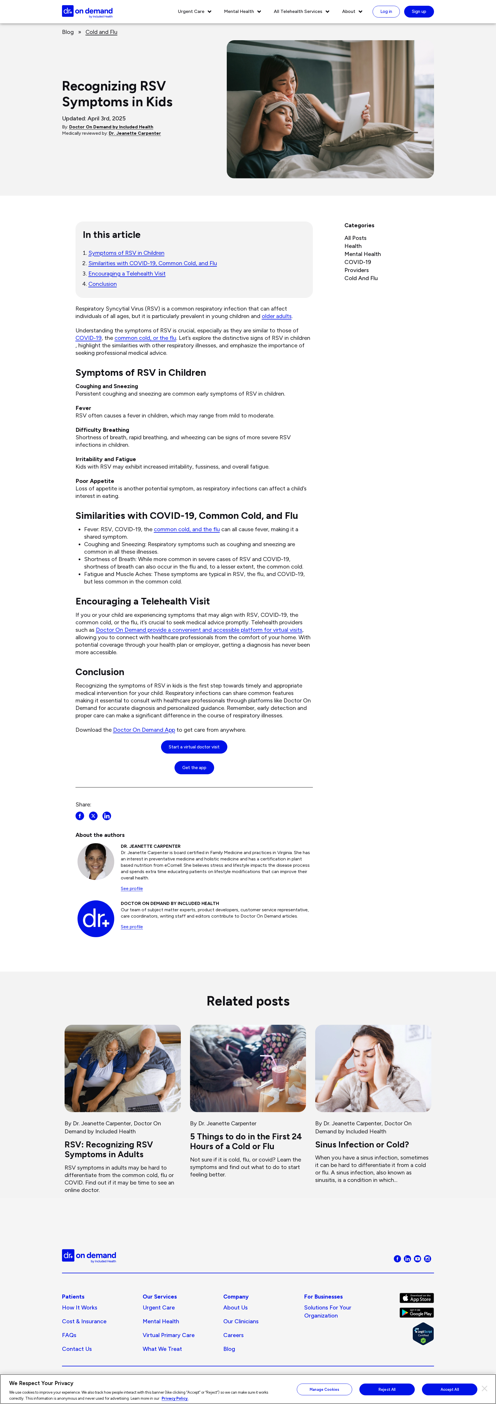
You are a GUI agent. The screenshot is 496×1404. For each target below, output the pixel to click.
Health (353, 245)
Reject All (387, 1389)
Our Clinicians (241, 1321)
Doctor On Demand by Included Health (111, 127)
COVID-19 (88, 337)
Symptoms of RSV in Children (126, 252)
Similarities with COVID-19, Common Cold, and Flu (152, 263)
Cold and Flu (101, 31)
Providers (356, 270)
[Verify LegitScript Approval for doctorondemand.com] (417, 1333)
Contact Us (77, 1348)
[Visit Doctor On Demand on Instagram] (427, 1258)
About (348, 11)
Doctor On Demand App (144, 729)
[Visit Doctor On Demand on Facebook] (397, 1258)
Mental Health (239, 11)
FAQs (69, 1335)
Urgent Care (191, 11)
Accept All (450, 1389)
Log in (386, 11)
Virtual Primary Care (169, 1335)
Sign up (419, 11)
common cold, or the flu (145, 337)
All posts (355, 237)
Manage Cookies (324, 1389)
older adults (277, 316)
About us (235, 1307)
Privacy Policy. (175, 1398)
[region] (248, 1389)
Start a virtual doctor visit (194, 747)
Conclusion (102, 283)
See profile (132, 888)
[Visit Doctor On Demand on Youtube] (417, 1258)
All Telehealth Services (298, 11)
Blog (68, 31)
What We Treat (162, 1348)
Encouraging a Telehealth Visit (127, 273)
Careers (233, 1335)
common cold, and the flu (187, 529)
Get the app (194, 767)
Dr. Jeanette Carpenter (135, 133)
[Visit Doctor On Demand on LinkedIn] (407, 1258)
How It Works (79, 1307)
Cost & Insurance (84, 1321)
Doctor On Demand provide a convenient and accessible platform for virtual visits (199, 629)
